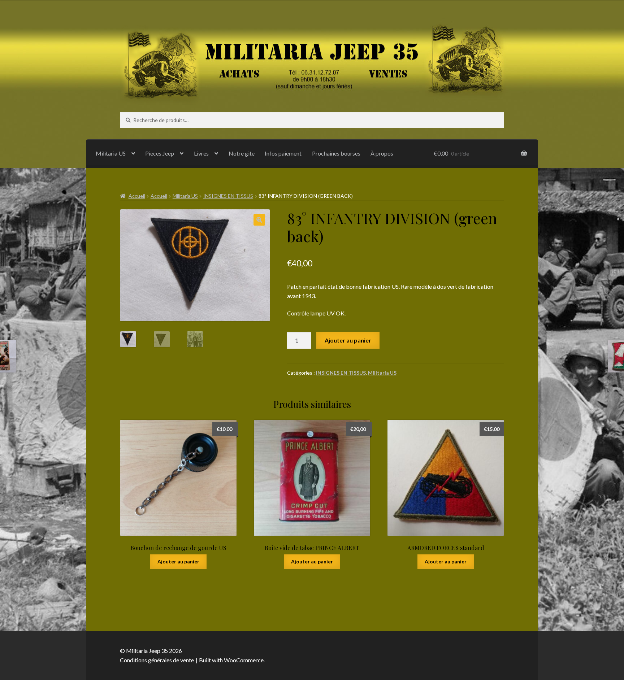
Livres (201, 153)
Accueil (137, 196)
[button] (259, 220)
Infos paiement (283, 153)
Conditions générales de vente (157, 660)
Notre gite (242, 153)
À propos (381, 153)
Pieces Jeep (159, 153)
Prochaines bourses (336, 153)
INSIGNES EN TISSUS (228, 196)
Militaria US (111, 153)
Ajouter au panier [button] (178, 561)
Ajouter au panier (348, 340)
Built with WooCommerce (231, 660)
